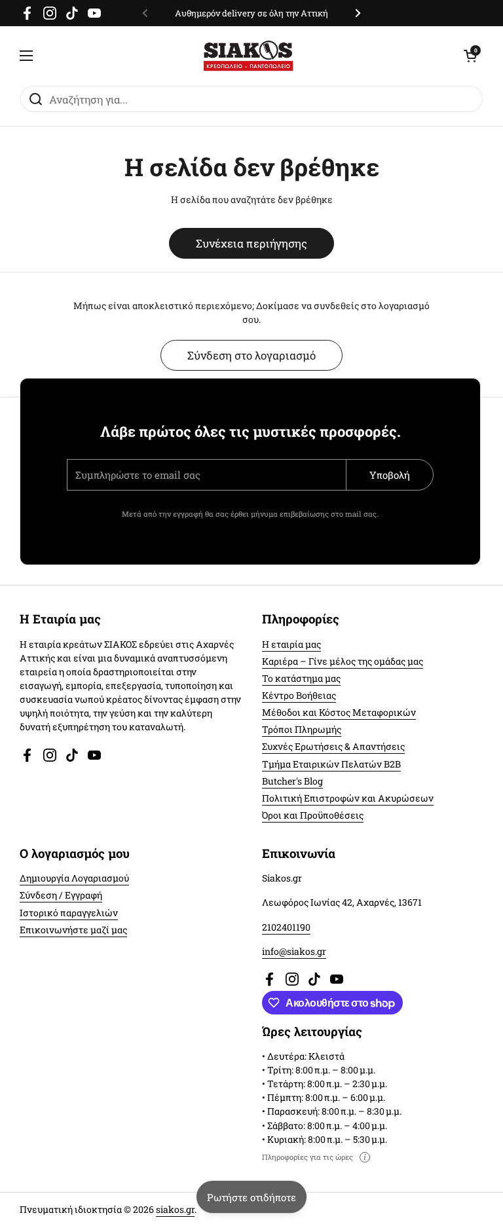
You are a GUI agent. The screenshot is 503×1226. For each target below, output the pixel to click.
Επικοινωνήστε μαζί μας (73, 929)
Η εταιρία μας (291, 644)
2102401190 (286, 927)
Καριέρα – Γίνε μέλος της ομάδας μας (342, 661)
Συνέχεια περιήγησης (251, 243)
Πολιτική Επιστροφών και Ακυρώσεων (348, 798)
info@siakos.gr (294, 951)
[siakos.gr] (248, 55)
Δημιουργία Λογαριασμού (74, 878)
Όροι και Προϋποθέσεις (312, 815)
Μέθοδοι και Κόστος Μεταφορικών (339, 712)
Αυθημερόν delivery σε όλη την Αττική (251, 13)
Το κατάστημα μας (301, 678)
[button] (470, 56)
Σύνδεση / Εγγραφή (61, 895)
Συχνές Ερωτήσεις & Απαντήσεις (333, 746)
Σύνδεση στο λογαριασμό (251, 355)
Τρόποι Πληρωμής (301, 729)
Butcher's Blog (292, 781)
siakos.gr (175, 1209)
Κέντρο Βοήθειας (299, 695)
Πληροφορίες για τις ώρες (307, 1157)
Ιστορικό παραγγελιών (69, 912)
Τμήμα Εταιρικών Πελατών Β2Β (331, 764)
